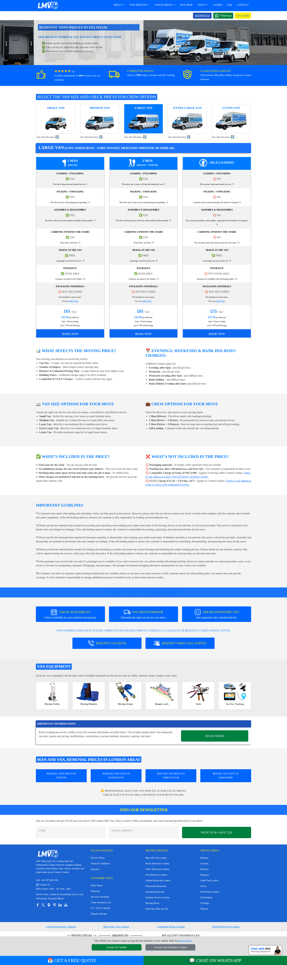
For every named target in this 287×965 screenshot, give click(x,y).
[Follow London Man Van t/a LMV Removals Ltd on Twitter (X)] (43, 905)
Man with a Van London (116, 926)
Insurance (95, 869)
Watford (204, 909)
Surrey (203, 886)
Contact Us (43, 884)
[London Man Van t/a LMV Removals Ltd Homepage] (48, 5)
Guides (217, 4)
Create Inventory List (101, 902)
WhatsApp (226, 15)
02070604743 (202, 15)
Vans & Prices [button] (163, 4)
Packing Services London (157, 897)
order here (73, 301)
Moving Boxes (152, 903)
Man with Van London (156, 858)
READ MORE (214, 736)
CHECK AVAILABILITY (70, 614)
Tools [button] (201, 4)
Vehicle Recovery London (225, 926)
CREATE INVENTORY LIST (217, 614)
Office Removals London (157, 869)
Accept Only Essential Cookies (170, 947)
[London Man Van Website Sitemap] (65, 905)
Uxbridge (204, 903)
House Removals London (157, 863)
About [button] (118, 4)
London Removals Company (61, 926)
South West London (209, 892)
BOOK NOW (70, 334)
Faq (229, 4)
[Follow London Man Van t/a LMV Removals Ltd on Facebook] (37, 905)
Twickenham (206, 897)
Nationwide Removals (155, 886)
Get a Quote (243, 15)
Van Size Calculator (100, 897)
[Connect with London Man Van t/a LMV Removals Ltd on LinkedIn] (60, 905)
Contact (243, 4)
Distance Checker (99, 914)
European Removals (154, 892)
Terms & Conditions (100, 863)
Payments (95, 891)
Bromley (204, 858)
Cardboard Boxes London (171, 926)
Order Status (96, 885)
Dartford (204, 869)
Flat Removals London (156, 875)
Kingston (204, 875)
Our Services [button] (139, 4)
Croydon (204, 863)
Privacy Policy (97, 858)
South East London (209, 880)
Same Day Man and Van (156, 909)
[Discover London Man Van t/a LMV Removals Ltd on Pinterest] (54, 905)
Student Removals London (157, 880)
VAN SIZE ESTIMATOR (143, 614)
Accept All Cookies (116, 947)
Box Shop (186, 4)
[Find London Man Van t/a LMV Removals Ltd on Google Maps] (48, 905)
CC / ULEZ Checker (100, 908)
